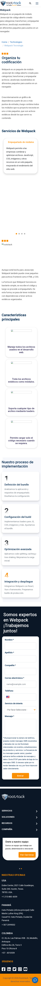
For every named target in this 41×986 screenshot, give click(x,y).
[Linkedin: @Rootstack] (9, 967)
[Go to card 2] (19, 233)
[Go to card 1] (16, 233)
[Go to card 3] (22, 233)
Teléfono (9, 691)
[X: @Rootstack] (14, 967)
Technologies (16, 42)
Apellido (9, 652)
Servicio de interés (14, 703)
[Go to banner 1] (19, 868)
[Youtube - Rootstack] (25, 967)
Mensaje (9, 716)
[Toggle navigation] (37, 3)
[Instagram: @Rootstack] (20, 967)
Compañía (10, 665)
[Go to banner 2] (21, 868)
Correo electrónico (14, 678)
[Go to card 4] (24, 233)
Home (4, 42)
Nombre (9, 640)
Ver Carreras (27, 855)
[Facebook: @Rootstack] (3, 967)
